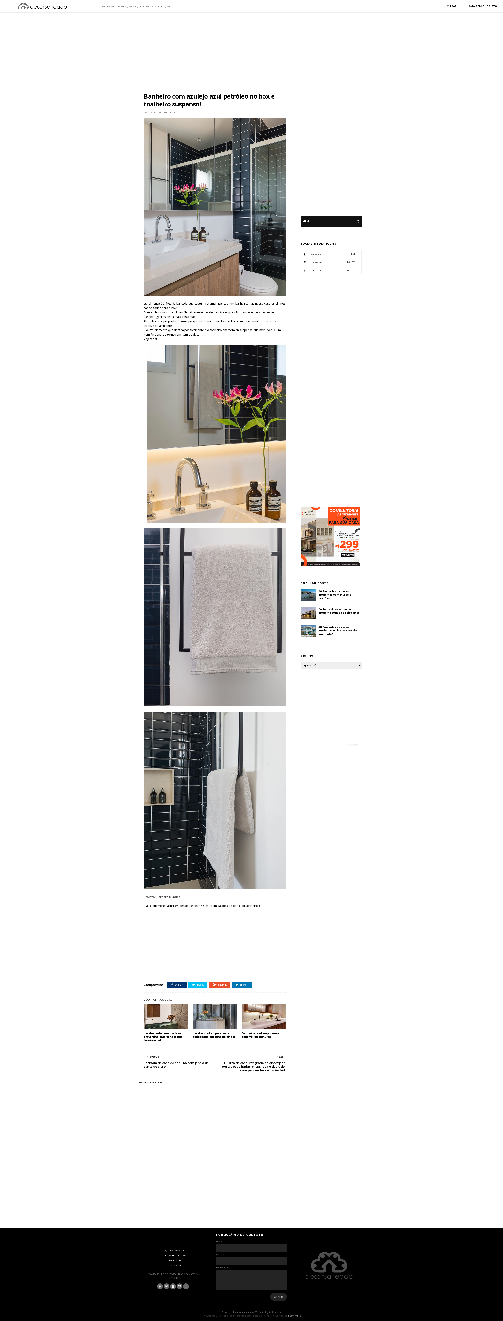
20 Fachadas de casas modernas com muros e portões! (334, 595)
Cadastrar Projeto (483, 6)
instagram (333, 262)
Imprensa (175, 1260)
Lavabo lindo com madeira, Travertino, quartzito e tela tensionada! (163, 1036)
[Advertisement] (251, 48)
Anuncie (175, 1265)
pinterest (333, 270)
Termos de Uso (174, 1255)
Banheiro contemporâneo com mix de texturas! (260, 1034)
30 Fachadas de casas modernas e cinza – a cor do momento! (337, 630)
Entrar (451, 6)
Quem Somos (174, 1250)
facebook (333, 254)
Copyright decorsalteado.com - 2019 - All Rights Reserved (252, 1312)
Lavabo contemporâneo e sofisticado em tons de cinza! (214, 1034)
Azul (156, 968)
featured (166, 968)
